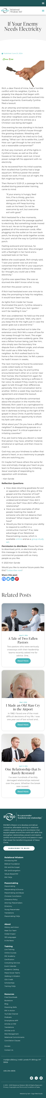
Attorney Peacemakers (13, 903)
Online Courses (10, 953)
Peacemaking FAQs (12, 916)
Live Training (9, 949)
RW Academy (9, 956)
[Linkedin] (13, 579)
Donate (7, 1046)
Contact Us (8, 1050)
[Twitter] (8, 579)
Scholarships (9, 983)
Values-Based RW (11, 874)
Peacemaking (9, 886)
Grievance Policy (11, 899)
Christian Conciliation (12, 896)
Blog (6, 1004)
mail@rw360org (10, 1060)
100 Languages (10, 937)
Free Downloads (10, 997)
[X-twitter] (36, 1078)
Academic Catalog (11, 969)
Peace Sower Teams (12, 973)
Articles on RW (10, 1024)
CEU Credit (8, 979)
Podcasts (8, 1017)
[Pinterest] (17, 579)
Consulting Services (12, 963)
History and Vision (11, 927)
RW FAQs (8, 877)
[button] (43, 3)
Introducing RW (10, 861)
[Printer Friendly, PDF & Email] (8, 59)
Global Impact (10, 934)
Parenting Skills (10, 1007)
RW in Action (9, 1011)
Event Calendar (10, 966)
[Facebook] (4, 579)
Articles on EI (9, 1031)
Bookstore (8, 1001)
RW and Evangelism (12, 871)
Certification (9, 959)
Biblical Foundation (12, 864)
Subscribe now (14, 570)
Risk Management (11, 1034)
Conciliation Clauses (12, 1041)
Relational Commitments (14, 1037)
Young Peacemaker (12, 910)
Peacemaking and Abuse (14, 893)
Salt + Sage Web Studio (35, 1093)
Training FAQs (10, 986)
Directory (8, 906)
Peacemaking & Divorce (13, 889)
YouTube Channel (11, 1014)
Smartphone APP (11, 1021)
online (19, 539)
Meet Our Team (10, 931)
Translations (9, 913)
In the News (9, 941)
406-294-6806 (9, 1071)
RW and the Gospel (12, 867)
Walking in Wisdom (12, 976)
